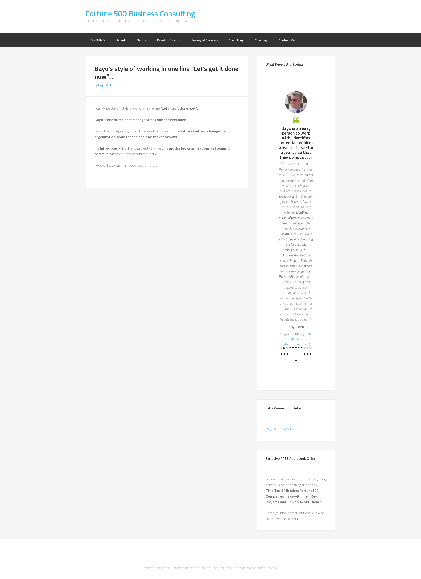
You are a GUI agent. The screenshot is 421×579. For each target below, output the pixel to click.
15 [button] (290, 354)
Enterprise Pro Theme (190, 568)
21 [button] (308, 354)
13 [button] (284, 354)
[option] (296, 219)
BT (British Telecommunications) (297, 339)
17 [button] (296, 354)
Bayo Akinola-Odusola (282, 429)
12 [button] (281, 354)
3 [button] (287, 348)
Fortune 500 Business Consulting (140, 13)
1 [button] (281, 348)
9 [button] (305, 348)
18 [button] (299, 354)
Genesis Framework (229, 568)
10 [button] (308, 348)
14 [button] (287, 354)
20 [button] (305, 354)
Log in (272, 568)
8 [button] (302, 348)
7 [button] (299, 348)
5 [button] (293, 348)
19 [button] (302, 354)
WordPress (256, 568)
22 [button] (311, 354)
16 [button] (293, 354)
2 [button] (284, 348)
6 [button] (296, 348)
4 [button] (290, 348)
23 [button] (296, 360)
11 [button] (311, 348)
